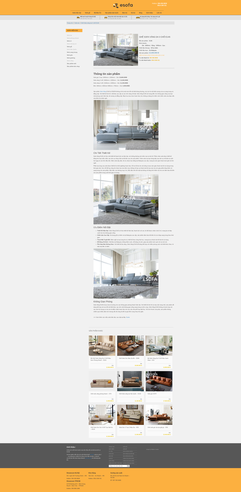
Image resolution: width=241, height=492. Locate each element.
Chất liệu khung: (144, 48)
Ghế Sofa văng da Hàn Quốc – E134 (130, 394)
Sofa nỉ (69, 41)
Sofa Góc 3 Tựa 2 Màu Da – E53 (129, 427)
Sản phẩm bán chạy (73, 66)
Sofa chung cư (71, 44)
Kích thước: (143, 43)
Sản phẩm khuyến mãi (128, 453)
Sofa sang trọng (72, 52)
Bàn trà (111, 456)
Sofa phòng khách (73, 38)
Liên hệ (125, 449)
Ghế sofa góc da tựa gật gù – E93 (158, 427)
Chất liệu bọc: (143, 50)
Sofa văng (70, 60)
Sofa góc (70, 55)
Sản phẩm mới (71, 63)
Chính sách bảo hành (128, 460)
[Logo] (124, 5)
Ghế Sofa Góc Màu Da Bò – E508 (129, 358)
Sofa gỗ (69, 46)
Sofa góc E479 (152, 394)
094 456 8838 (153, 58)
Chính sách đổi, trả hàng (115, 463)
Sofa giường (71, 58)
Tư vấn (110, 451)
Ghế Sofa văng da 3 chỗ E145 (90, 23)
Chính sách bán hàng (128, 458)
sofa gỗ (92, 454)
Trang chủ (70, 23)
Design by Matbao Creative (152, 449)
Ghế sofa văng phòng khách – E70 (101, 394)
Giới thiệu (111, 449)
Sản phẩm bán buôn (128, 456)
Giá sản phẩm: (149, 53)
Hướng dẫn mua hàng (128, 463)
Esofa (128, 317)
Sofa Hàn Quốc (72, 49)
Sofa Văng (103, 91)
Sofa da (77, 23)
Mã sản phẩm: (143, 41)
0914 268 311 (155, 60)
